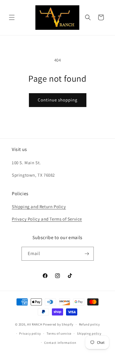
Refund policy (89, 324)
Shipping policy (89, 333)
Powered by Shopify (58, 324)
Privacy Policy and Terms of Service (47, 219)
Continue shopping (58, 100)
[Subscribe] (86, 254)
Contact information (60, 343)
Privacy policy (30, 333)
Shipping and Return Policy (39, 206)
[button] (11, 17)
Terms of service (59, 333)
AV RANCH (34, 324)
